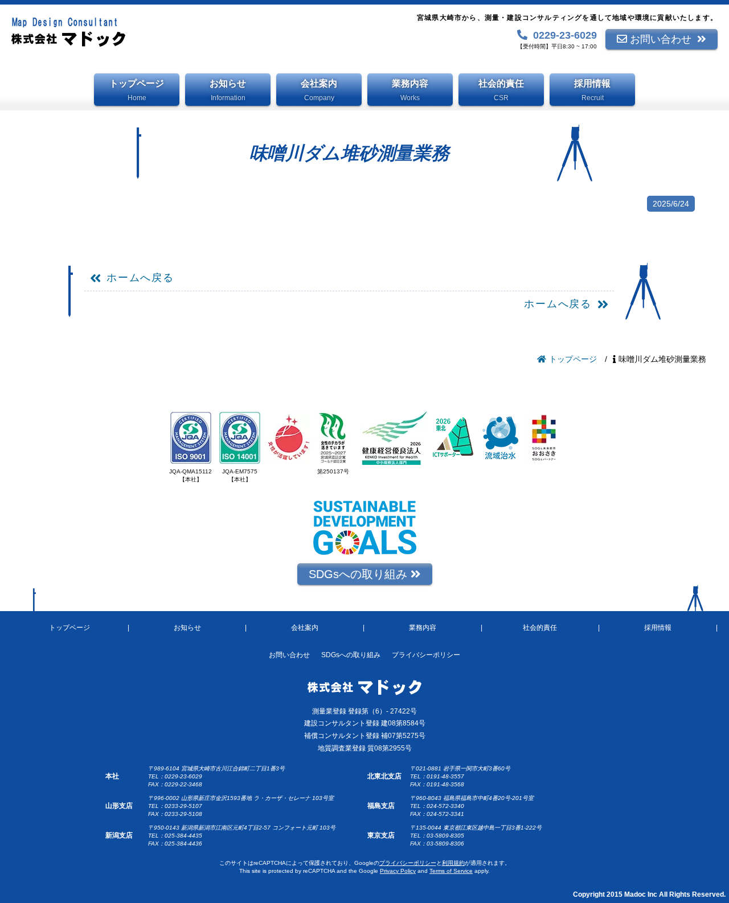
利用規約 (453, 863)
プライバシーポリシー (407, 863)
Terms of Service (451, 871)
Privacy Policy (398, 871)
